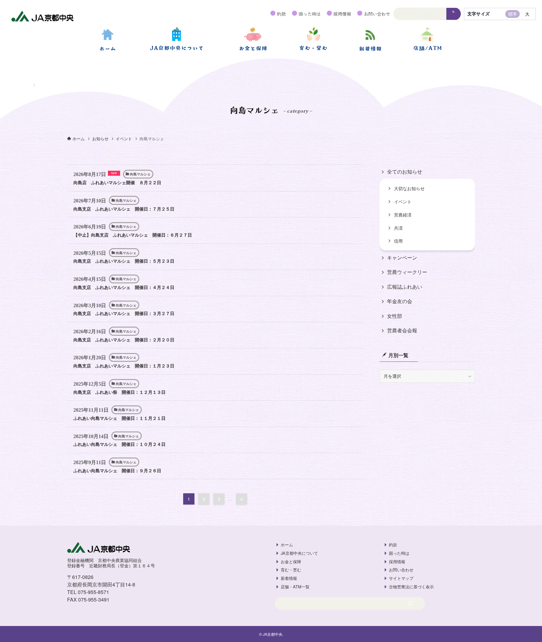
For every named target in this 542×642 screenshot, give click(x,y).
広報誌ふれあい (404, 287)
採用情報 (342, 13)
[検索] (453, 14)
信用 (398, 241)
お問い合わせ (377, 13)
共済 (398, 228)
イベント (403, 201)
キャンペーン (402, 257)
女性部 (394, 315)
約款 (281, 13)
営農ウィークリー (407, 272)
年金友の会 (399, 301)
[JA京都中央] (42, 17)
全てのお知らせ (404, 171)
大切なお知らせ (409, 188)
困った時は (310, 13)
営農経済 (403, 214)
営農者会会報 (402, 330)
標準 (512, 14)
